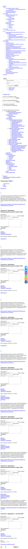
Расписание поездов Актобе (14, 61)
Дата (4, 184)
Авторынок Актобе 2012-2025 (8, 544)
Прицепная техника (10, 160)
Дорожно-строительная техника (16, 128)
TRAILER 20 (4, 292)
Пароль (8, 82)
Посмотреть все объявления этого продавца (13, 205)
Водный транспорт (10, 163)
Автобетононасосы (15, 122)
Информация (5, 40)
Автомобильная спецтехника (15, 119)
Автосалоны (5, 13)
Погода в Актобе (9, 71)
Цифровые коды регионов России (12, 54)
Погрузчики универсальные (15, 143)
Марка (4, 186)
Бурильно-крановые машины (18, 148)
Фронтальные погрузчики (17, 132)
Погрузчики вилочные (16, 135)
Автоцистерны (14, 127)
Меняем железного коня (10, 12)
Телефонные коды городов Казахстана (13, 51)
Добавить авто (6, 94)
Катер (10, 167)
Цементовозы (14, 123)
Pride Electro (3, 188)
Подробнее (3, 233)
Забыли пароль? (12, 87)
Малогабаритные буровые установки (11, 177)
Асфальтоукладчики (16, 133)
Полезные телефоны (10, 53)
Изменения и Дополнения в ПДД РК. (16, 34)
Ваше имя (3, 215)
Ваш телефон (21, 215)
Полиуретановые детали (10, 29)
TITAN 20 (3, 445)
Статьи (7, 41)
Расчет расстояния (12, 35)
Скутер (10, 26)
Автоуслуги (5, 28)
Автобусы (8, 152)
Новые (10, 16)
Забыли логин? (11, 88)
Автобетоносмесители (16, 124)
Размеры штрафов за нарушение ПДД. (16, 36)
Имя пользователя (10, 80)
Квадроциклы (11, 24)
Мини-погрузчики (13, 140)
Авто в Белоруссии (10, 172)
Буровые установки (13, 144)
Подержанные (11, 17)
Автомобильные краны (16, 121)
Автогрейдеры (14, 130)
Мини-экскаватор (13, 141)
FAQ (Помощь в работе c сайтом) (12, 8)
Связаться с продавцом (12, 204)
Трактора (8, 161)
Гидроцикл (11, 165)
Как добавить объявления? (11, 11)
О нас (4, 7)
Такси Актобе (8, 57)
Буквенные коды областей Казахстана (13, 47)
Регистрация (11, 89)
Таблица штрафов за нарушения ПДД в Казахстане (15, 39)
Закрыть (2, 231)
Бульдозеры (14, 138)
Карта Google (4, 204)
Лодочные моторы (13, 166)
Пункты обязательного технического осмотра (14, 44)
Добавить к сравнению (6, 234)
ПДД (4, 31)
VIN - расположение (10, 45)
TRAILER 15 (4, 238)
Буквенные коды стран (10, 56)
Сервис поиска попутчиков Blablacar (16, 68)
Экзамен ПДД (8, 33)
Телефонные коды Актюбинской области (14, 52)
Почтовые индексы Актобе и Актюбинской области (16, 50)
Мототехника (8, 23)
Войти (5, 78)
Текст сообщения (4, 226)
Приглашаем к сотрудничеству (12, 14)
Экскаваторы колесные (16, 134)
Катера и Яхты (12, 170)
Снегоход (10, 25)
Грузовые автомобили (10, 19)
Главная (4, 6)
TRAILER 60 (4, 345)
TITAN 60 (3, 396)
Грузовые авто (9, 114)
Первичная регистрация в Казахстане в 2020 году (15, 32)
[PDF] (10, 181)
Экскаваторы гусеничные (17, 137)
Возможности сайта (10, 10)
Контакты (5, 74)
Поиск (17, 98)
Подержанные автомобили (15, 112)
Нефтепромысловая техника (18, 125)
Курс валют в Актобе (10, 73)
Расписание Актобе (9, 58)
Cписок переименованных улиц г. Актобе (14, 46)
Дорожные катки (15, 129)
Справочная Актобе (10, 43)
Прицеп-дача (9, 162)
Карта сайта (8, 70)
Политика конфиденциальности (12, 72)
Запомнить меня (11, 85)
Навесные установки (16, 149)
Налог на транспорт (10, 69)
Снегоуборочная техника (14, 139)
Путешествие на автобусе (14, 66)
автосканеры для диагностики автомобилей (17, 9)
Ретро (7, 171)
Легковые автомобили (10, 15)
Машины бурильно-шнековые (18, 146)
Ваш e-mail (15, 217)
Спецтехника (8, 22)
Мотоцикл (11, 27)
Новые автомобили (13, 113)
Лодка (10, 168)
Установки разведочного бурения (19, 145)
